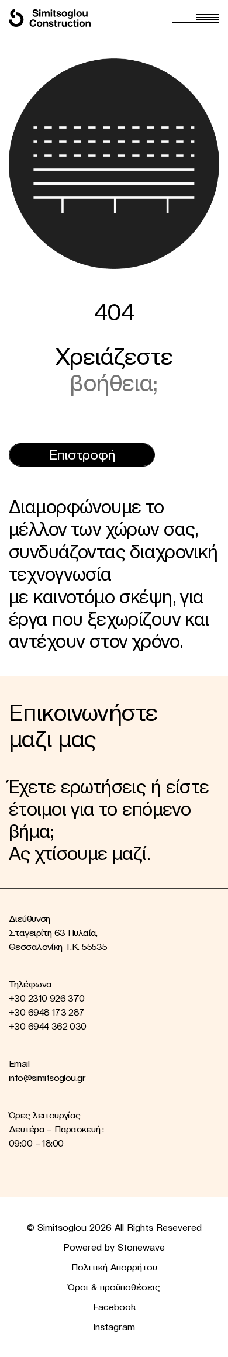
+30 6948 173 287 (47, 1012)
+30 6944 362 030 (48, 1026)
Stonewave (141, 1247)
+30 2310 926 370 (47, 998)
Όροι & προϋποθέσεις (114, 1287)
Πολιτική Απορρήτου (114, 1267)
